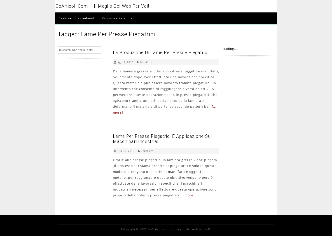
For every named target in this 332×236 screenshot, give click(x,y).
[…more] (187, 195)
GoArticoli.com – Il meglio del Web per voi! (102, 6)
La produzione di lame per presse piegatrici (160, 52)
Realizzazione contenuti (77, 18)
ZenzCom (146, 62)
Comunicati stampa (117, 18)
